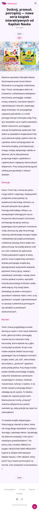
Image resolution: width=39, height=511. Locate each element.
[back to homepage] (34, 506)
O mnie (22, 489)
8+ (19, 38)
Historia (32, 489)
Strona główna (9, 489)
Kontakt (19, 493)
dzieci (19, 34)
